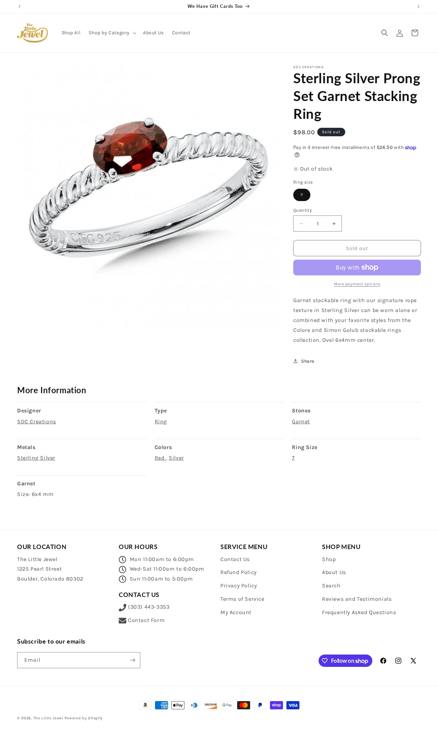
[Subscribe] (132, 660)
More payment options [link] (357, 284)
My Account (236, 612)
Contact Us (235, 559)
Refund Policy (238, 572)
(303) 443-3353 (148, 607)
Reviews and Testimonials (356, 599)
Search (331, 585)
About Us (334, 572)
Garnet (301, 421)
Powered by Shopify (84, 718)
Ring (161, 421)
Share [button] (307, 361)
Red (160, 458)
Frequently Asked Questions (359, 612)
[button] (112, 33)
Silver (176, 458)
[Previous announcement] (19, 6)
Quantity (302, 210)
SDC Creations (36, 421)
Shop (329, 559)
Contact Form (146, 620)
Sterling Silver (36, 458)
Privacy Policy (238, 585)
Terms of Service (242, 599)
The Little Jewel (48, 718)
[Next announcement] (418, 6)
